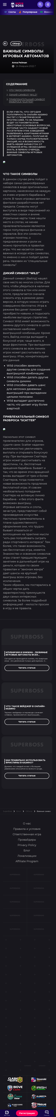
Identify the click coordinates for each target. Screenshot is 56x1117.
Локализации (26, 856)
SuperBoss (7, 811)
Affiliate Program (27, 861)
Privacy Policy (27, 845)
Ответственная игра (27, 834)
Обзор (29, 811)
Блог (18, 811)
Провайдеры (27, 839)
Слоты (12, 12)
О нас (27, 823)
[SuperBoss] (17, 4)
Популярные (30, 12)
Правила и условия (26, 829)
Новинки (49, 12)
